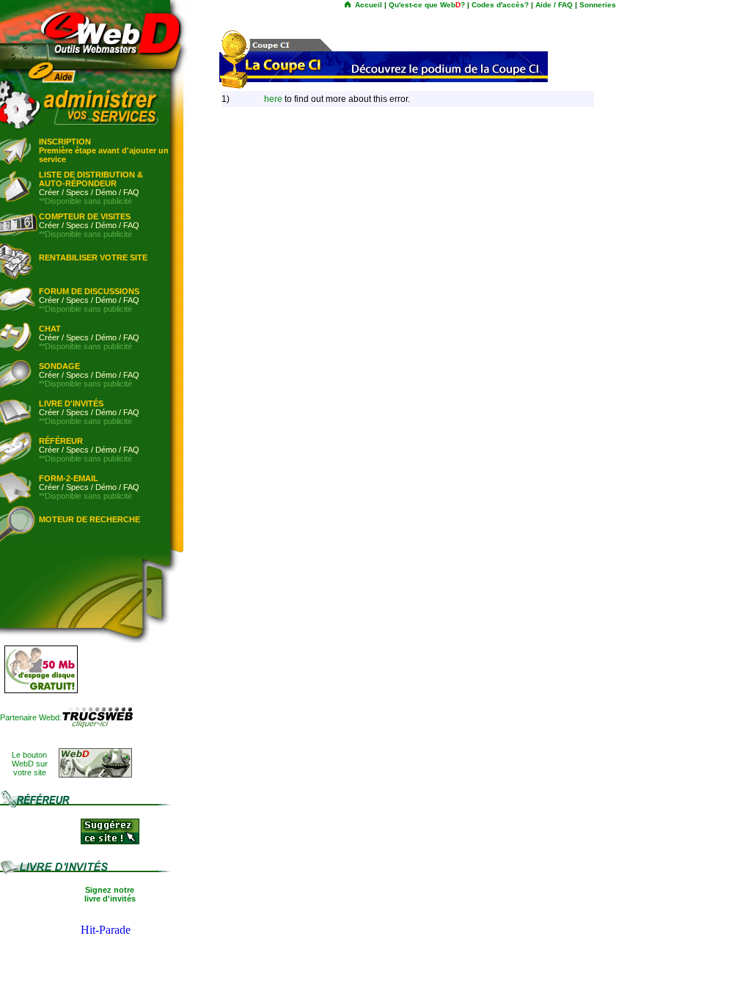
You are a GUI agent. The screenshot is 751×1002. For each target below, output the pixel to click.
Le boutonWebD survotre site (30, 763)
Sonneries (597, 5)
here (273, 99)
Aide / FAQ (554, 5)
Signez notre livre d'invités (110, 894)
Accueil (368, 5)
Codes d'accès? (500, 5)
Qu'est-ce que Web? (427, 5)
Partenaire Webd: (31, 717)
